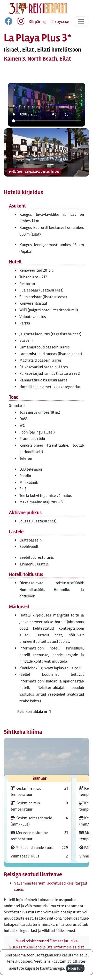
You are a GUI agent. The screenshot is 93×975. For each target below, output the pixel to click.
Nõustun (75, 968)
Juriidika (71, 941)
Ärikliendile (36, 947)
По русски (59, 21)
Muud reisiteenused (32, 941)
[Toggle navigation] (81, 21)
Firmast (56, 941)
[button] (46, 152)
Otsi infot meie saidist (65, 947)
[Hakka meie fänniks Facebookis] (9, 22)
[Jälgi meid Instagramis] (18, 22)
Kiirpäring (37, 21)
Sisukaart (17, 947)
